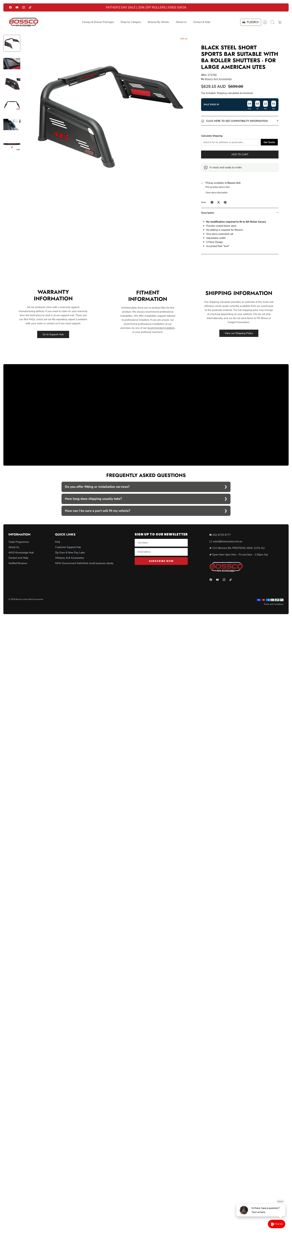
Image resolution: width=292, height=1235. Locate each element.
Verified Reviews (17, 563)
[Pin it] (225, 202)
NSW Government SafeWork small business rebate (84, 563)
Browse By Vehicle (158, 22)
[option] (109, 117)
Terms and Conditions (274, 604)
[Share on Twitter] (218, 202)
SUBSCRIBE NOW (161, 561)
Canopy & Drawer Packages (98, 22)
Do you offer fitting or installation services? (97, 487)
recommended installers (161, 328)
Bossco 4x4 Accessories (218, 79)
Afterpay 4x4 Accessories (69, 557)
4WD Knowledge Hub (21, 552)
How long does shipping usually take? (93, 499)
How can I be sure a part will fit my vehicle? (97, 511)
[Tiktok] (30, 7)
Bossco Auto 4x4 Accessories (29, 599)
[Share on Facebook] (212, 202)
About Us (181, 22)
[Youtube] (17, 7)
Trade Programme (18, 542)
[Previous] (84, 7)
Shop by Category (131, 22)
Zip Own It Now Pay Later (70, 552)
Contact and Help (18, 557)
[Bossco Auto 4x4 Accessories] (23, 22)
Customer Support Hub (68, 547)
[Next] (207, 7)
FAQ (57, 542)
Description (207, 212)
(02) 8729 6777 (221, 534)
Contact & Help (201, 22)
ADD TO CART (239, 154)
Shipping (222, 93)
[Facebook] (10, 7)
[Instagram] (23, 7)
